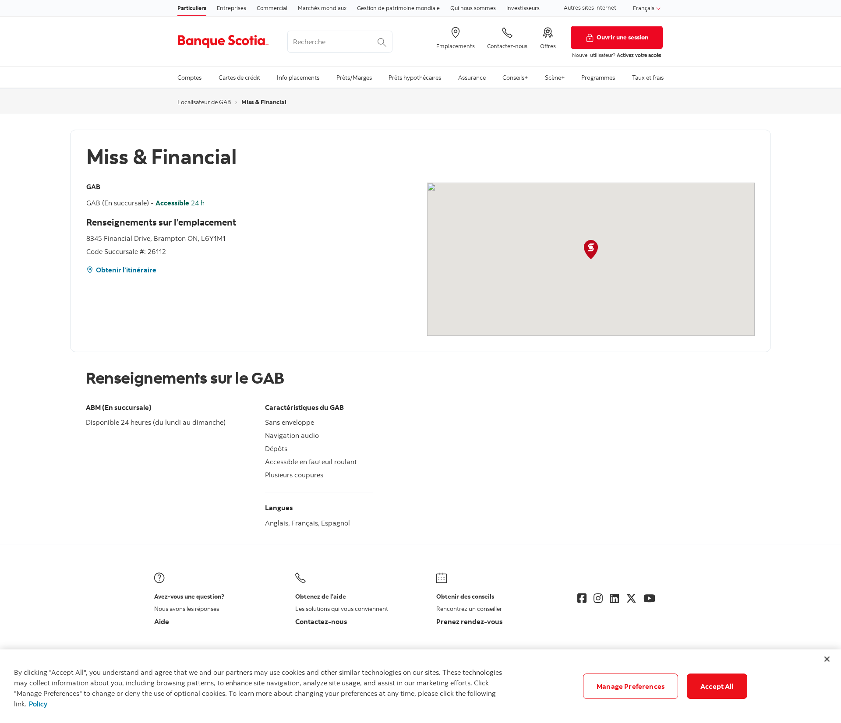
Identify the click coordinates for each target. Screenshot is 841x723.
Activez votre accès (639, 55)
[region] (420, 686)
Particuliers (191, 7)
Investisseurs (523, 7)
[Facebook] (582, 598)
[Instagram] (598, 598)
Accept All (717, 686)
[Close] (827, 659)
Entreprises (231, 7)
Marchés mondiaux (322, 7)
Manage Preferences (630, 686)
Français (644, 7)
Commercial (272, 7)
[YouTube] (649, 598)
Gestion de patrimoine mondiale (398, 7)
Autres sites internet (590, 7)
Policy (38, 703)
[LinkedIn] (614, 598)
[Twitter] (631, 598)
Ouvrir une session (622, 37)
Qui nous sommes (473, 7)
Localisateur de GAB (204, 102)
